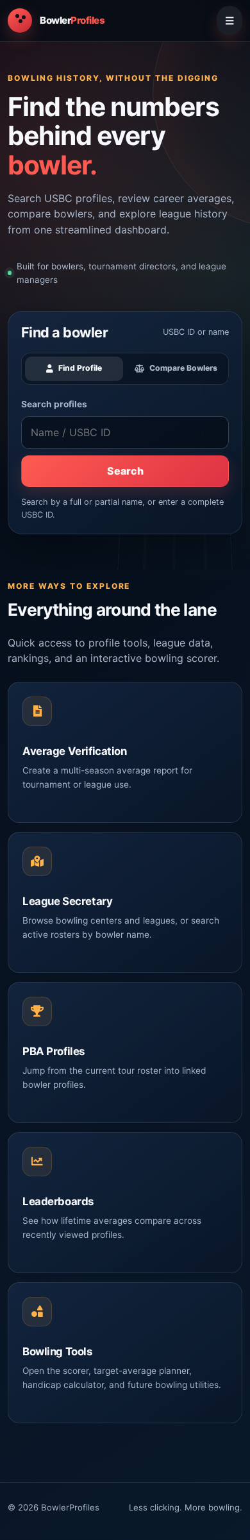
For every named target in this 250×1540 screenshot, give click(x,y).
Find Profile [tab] (80, 368)
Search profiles (54, 404)
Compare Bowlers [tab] (183, 368)
